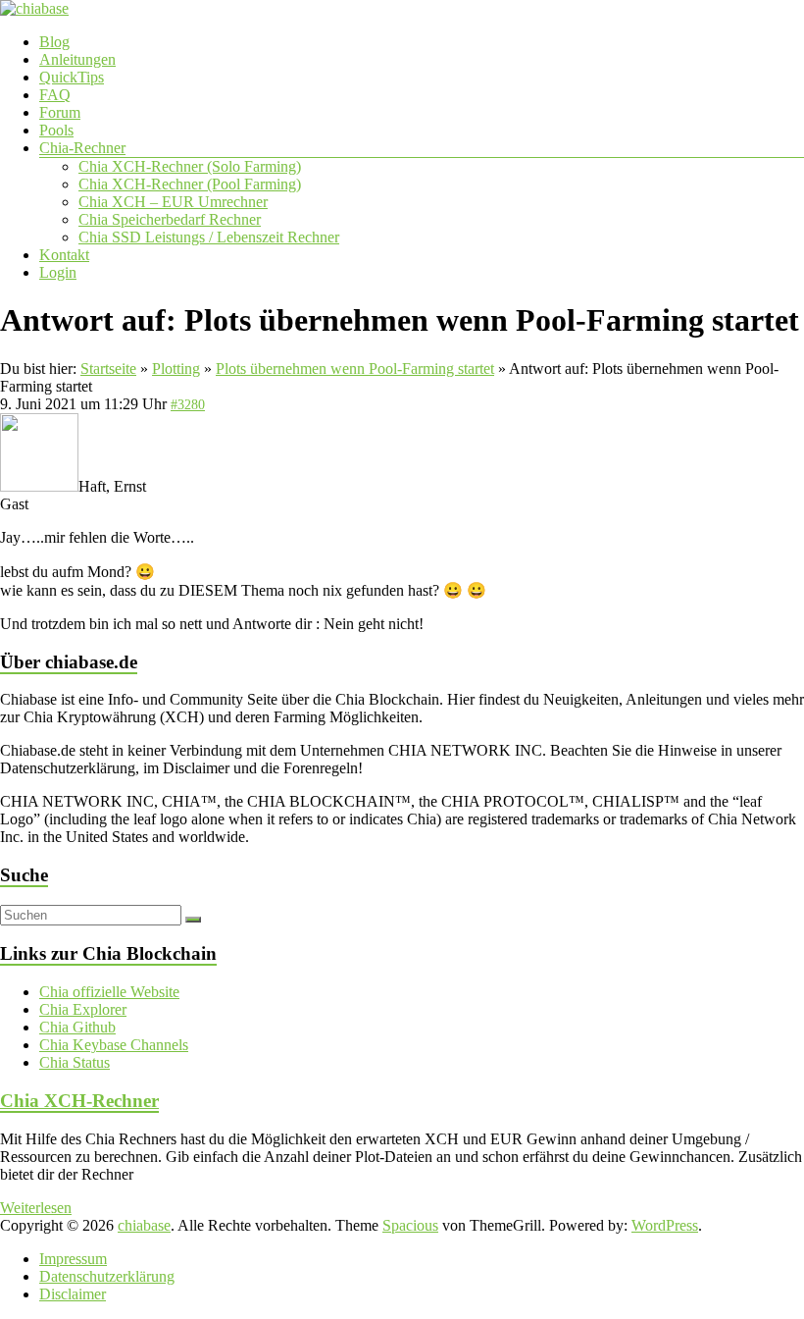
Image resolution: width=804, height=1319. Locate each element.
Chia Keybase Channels (113, 1044)
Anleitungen (77, 59)
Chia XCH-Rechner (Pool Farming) (189, 184)
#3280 (188, 404)
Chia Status (74, 1062)
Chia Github (77, 1027)
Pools (56, 130)
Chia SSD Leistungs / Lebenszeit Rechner (208, 237)
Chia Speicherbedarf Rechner (169, 219)
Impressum (73, 1258)
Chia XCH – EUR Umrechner (173, 201)
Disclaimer (72, 1294)
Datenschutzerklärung (107, 1276)
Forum (59, 112)
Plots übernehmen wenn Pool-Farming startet (355, 368)
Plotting (176, 368)
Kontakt (64, 254)
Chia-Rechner (82, 147)
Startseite (108, 368)
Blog (54, 41)
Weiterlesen (36, 1207)
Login (57, 272)
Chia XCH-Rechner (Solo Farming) (189, 166)
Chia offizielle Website (109, 991)
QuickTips (71, 77)
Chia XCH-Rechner (79, 1100)
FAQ (55, 94)
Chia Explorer (82, 1009)
